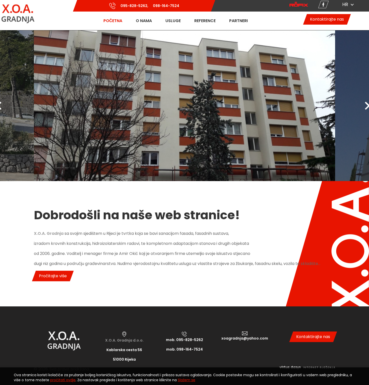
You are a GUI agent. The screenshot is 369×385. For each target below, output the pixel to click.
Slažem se (186, 379)
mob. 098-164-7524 (184, 349)
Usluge (173, 21)
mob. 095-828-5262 (184, 339)
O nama (144, 21)
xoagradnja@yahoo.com (244, 338)
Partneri (238, 21)
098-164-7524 (166, 5)
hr (345, 4)
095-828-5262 (133, 5)
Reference (205, 21)
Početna (112, 21)
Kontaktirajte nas (327, 19)
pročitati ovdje (63, 379)
